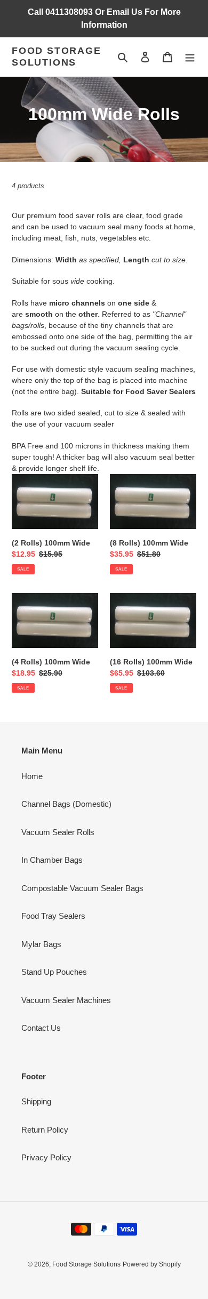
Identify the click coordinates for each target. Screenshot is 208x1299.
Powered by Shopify (152, 1264)
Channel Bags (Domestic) (66, 803)
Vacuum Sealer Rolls (57, 832)
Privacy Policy (46, 1157)
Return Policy (44, 1129)
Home (32, 776)
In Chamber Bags (52, 859)
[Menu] (190, 56)
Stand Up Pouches (54, 971)
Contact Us (41, 1027)
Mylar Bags (41, 944)
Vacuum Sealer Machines (66, 1000)
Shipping (36, 1101)
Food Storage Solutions (56, 56)
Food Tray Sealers (53, 915)
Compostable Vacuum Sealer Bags (82, 888)
